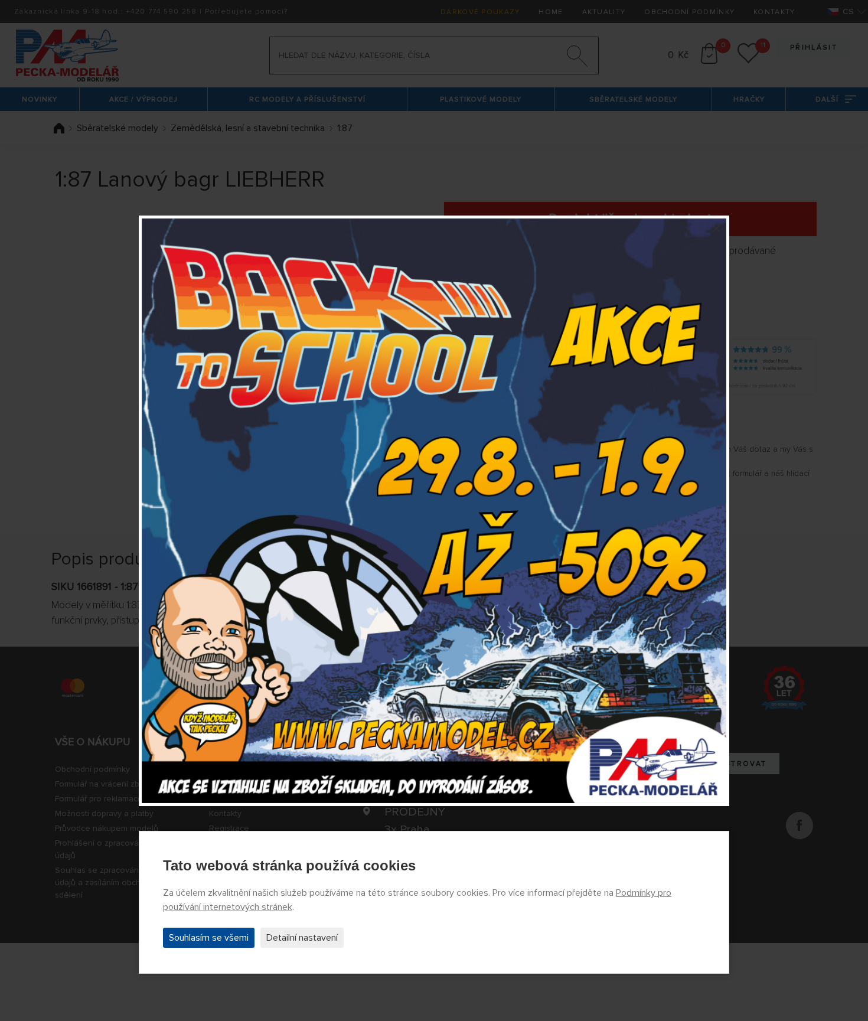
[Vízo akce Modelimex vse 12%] (434, 510)
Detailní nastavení (302, 938)
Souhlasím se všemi (209, 938)
